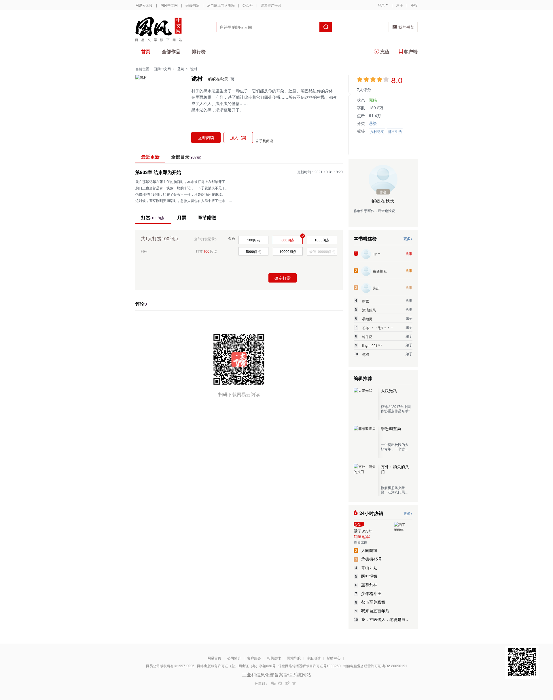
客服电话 (314, 657)
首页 (145, 51)
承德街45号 (368, 559)
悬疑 (180, 68)
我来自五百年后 (372, 610)
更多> (408, 238)
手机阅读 (266, 140)
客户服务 (254, 657)
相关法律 (274, 657)
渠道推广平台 (271, 5)
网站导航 (294, 657)
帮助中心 (333, 657)
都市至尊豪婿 (370, 602)
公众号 (248, 5)
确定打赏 (282, 278)
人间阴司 (366, 550)
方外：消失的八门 (395, 469)
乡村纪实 (377, 131)
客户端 (411, 51)
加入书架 (238, 137)
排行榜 (199, 51)
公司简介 (234, 657)
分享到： (261, 683)
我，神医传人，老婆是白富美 (383, 619)
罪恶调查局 (391, 428)
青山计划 (366, 567)
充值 (384, 51)
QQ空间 (294, 683)
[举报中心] (433, 666)
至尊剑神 (366, 585)
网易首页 (214, 657)
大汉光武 (389, 390)
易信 (280, 683)
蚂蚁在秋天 (218, 79)
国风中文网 (169, 5)
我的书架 (406, 27)
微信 (273, 683)
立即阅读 (206, 137)
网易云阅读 (144, 5)
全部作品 (171, 51)
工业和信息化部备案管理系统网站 (276, 674)
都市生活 (395, 131)
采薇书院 (192, 5)
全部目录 (186, 156)
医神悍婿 (366, 576)
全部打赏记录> (205, 238)
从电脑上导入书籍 (221, 5)
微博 (287, 683)
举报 (414, 5)
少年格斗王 (368, 593)
